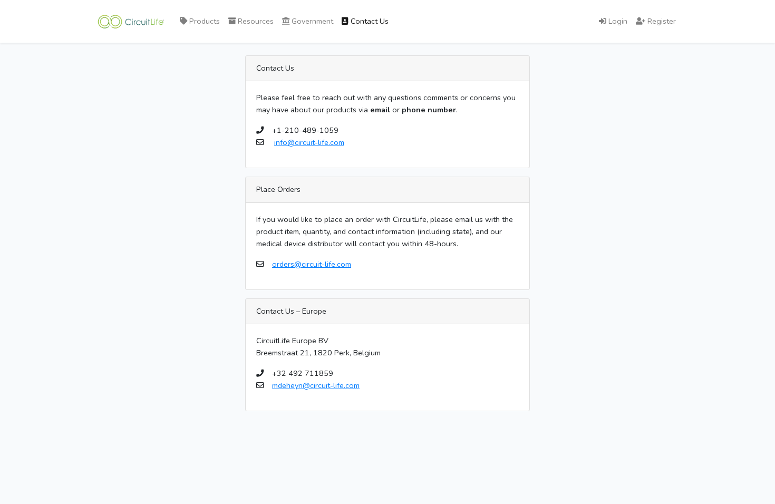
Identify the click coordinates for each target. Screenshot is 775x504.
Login (616, 21)
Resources (255, 21)
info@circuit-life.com (309, 142)
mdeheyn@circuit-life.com (316, 385)
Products (203, 21)
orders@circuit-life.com (311, 264)
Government (311, 21)
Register (660, 21)
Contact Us (368, 21)
